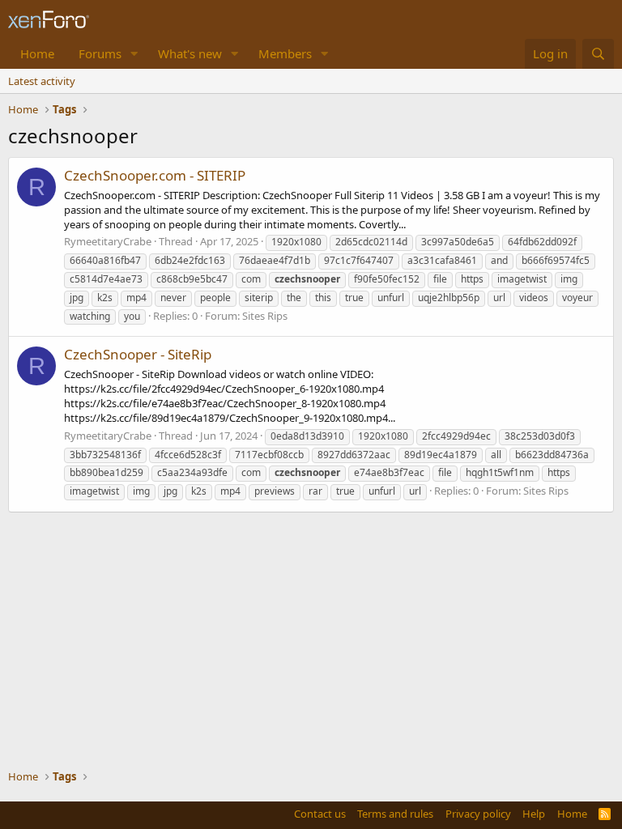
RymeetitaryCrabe (107, 241)
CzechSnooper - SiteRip (137, 354)
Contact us (320, 813)
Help (533, 813)
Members (285, 53)
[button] (134, 54)
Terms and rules (395, 813)
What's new (190, 53)
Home (37, 53)
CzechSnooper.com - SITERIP (154, 175)
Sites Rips (265, 315)
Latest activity (41, 81)
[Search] (598, 54)
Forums (100, 53)
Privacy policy (478, 813)
